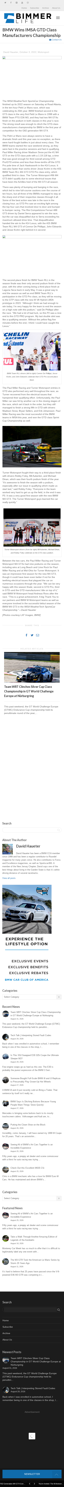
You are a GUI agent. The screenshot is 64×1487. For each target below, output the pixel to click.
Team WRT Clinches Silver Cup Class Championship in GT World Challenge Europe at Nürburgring (28, 691)
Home (24, 8)
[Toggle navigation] (58, 18)
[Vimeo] (16, 2)
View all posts (9, 878)
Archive (45, 8)
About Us (56, 8)
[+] (32, 667)
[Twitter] (5, 2)
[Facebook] (11, 2)
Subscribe (34, 8)
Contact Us (56, 40)
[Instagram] (27, 2)
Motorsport (43, 52)
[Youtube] (22, 2)
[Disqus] (32, 764)
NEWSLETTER (32, 1474)
